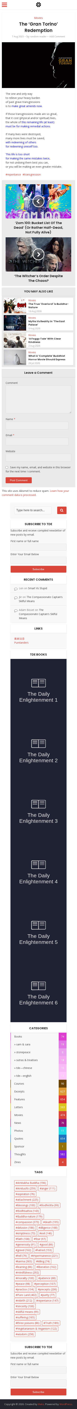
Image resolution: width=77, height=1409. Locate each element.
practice (25, 1289)
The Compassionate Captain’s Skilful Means (38, 614)
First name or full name (24, 541)
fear (41, 1239)
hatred (44, 1250)
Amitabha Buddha (31, 1183)
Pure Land (27, 1295)
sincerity (25, 1306)
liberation (47, 1267)
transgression (32, 174)
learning (24, 1267)
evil (46, 1233)
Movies (38, 18)
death (52, 1222)
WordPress (65, 1404)
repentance (14, 174)
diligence (49, 1227)
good (47, 1244)
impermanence (45, 1255)
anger (48, 1188)
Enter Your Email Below (24, 554)
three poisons (28, 1323)
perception (46, 1283)
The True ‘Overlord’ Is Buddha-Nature (48, 305)
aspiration (26, 1194)
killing (44, 1261)
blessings (26, 1205)
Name (10, 419)
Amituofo (26, 1188)
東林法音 (19, 638)
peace (23, 1283)
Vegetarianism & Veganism (37, 1328)
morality (25, 1278)
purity (48, 1295)
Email (10, 435)
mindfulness (28, 1272)
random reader (38, 36)
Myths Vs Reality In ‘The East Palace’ (46, 323)
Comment (12, 383)
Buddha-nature (29, 1216)
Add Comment (57, 36)
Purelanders (21, 642)
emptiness (26, 1233)
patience (48, 1278)
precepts (48, 1289)
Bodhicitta (50, 1205)
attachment (27, 1199)
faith (23, 1239)
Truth (52, 1323)
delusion (25, 1227)
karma (24, 1261)
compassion (28, 1222)
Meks (41, 1404)
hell (22, 1255)
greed (24, 1250)
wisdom (25, 1334)
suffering (26, 1317)
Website (10, 451)
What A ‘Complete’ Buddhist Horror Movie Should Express (46, 357)
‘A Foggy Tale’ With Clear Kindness (44, 340)
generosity (26, 1244)
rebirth (24, 1300)
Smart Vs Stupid (37, 588)
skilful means (27, 1312)
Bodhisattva (28, 1211)
